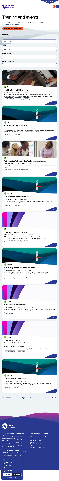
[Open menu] (57, 6)
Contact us (19, 439)
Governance (19, 445)
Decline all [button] (17, 474)
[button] (12, 477)
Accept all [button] (7, 474)
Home (3, 12)
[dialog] (12, 463)
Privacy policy (19, 436)
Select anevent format (10, 57)
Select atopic (8, 41)
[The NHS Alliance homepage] (8, 6)
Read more (11, 456)
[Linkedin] (45, 437)
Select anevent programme (12, 65)
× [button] (21, 449)
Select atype (7, 49)
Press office (19, 442)
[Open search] (54, 6)
